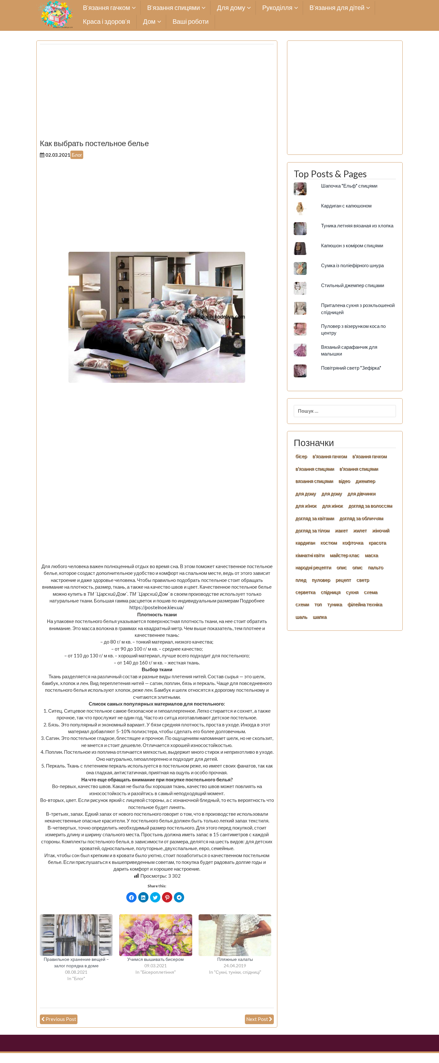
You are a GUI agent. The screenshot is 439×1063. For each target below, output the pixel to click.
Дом (149, 22)
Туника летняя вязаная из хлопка (357, 225)
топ (318, 604)
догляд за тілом (312, 530)
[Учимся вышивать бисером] (155, 935)
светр (362, 580)
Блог (77, 155)
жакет (341, 530)
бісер (301, 456)
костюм (328, 542)
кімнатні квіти (309, 555)
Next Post (257, 1019)
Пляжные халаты (235, 959)
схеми (302, 604)
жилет (360, 530)
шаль (301, 616)
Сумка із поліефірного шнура (352, 265)
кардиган (305, 542)
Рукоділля (277, 8)
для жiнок (306, 505)
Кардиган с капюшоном (346, 205)
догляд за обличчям (361, 518)
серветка (305, 592)
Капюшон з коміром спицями (352, 245)
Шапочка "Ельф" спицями (349, 186)
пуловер (321, 580)
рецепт (343, 580)
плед (300, 580)
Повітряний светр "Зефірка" (351, 368)
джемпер (365, 481)
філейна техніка (364, 604)
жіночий (380, 530)
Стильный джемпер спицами (352, 285)
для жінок (332, 505)
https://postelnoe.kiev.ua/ (157, 607)
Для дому (231, 8)
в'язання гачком (329, 456)
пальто (375, 567)
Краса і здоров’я (106, 22)
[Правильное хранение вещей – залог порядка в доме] (76, 935)
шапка (320, 616)
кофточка (352, 542)
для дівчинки (361, 493)
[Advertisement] (157, 94)
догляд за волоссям (370, 505)
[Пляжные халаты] (235, 935)
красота (377, 542)
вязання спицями (314, 481)
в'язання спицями (314, 468)
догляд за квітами (314, 518)
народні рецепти (313, 567)
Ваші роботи (191, 22)
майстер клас (344, 555)
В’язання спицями (173, 8)
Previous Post (61, 1019)
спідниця (330, 592)
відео (344, 481)
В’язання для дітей (336, 8)
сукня (352, 592)
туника (334, 604)
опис (341, 567)
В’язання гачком (106, 8)
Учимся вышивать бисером (155, 959)
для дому (305, 493)
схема (370, 592)
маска (371, 555)
